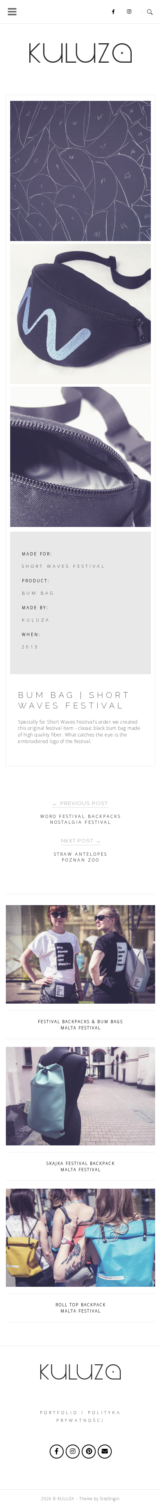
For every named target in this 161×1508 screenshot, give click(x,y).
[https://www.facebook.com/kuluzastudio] (113, 11)
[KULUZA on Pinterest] (89, 1452)
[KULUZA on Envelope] (105, 1452)
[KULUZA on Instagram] (129, 11)
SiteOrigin (110, 1498)
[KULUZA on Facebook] (57, 1452)
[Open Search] (150, 11)
